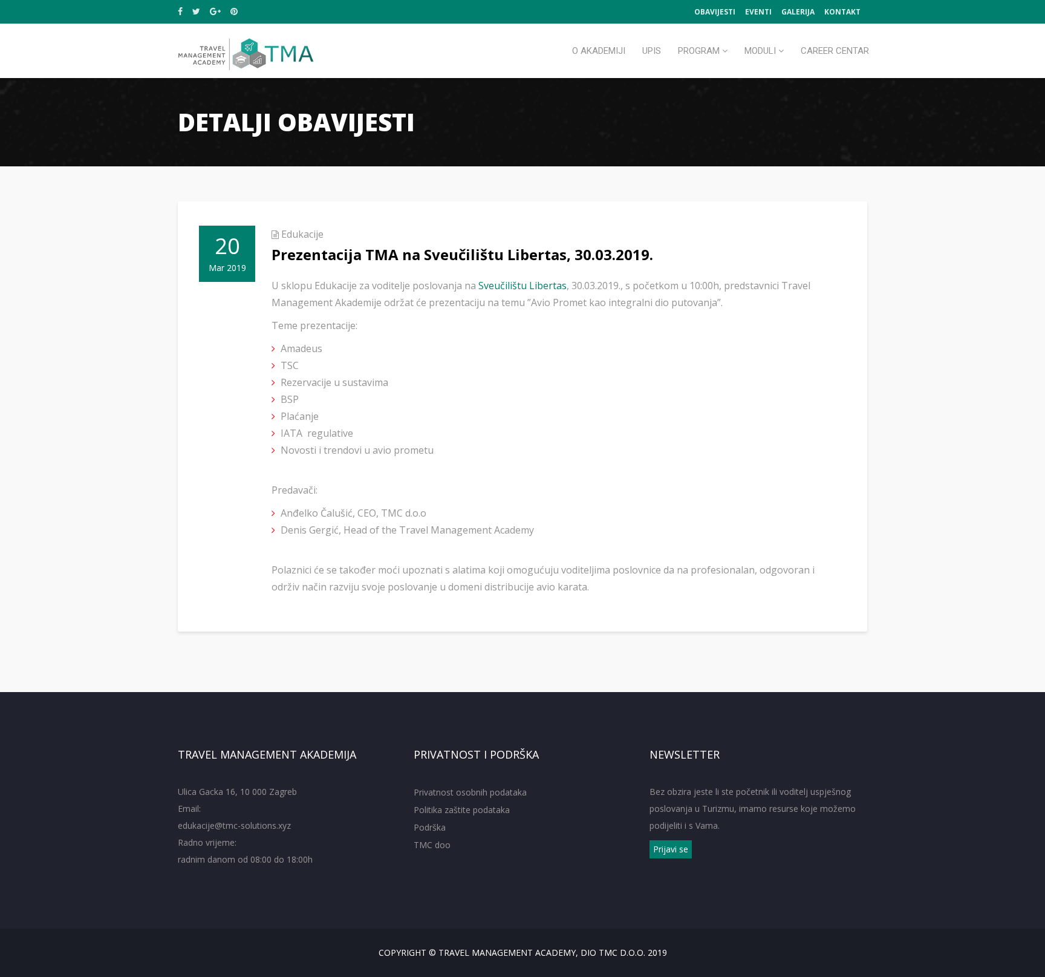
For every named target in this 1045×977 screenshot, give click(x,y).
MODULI (761, 50)
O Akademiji (598, 50)
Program (700, 50)
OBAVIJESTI (714, 12)
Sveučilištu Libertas (522, 285)
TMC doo (432, 845)
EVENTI (758, 12)
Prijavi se (670, 849)
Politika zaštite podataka (462, 809)
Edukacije (302, 234)
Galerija (798, 12)
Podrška (430, 827)
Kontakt (842, 12)
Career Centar (835, 50)
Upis (651, 50)
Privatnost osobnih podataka (470, 792)
